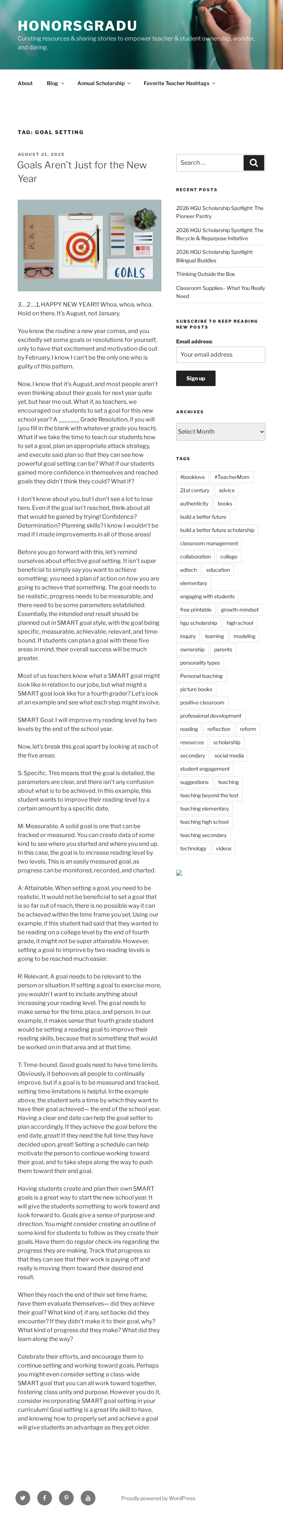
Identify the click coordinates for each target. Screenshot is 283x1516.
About (25, 83)
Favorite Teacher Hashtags (176, 83)
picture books (196, 689)
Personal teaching (201, 676)
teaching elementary (204, 808)
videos (223, 848)
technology (193, 848)
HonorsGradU (78, 26)
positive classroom (202, 702)
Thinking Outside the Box (205, 274)
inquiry (188, 636)
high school (240, 623)
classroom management (209, 543)
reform (248, 729)
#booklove (192, 477)
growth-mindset (240, 609)
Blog (52, 83)
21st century (194, 490)
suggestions (194, 782)
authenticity (194, 503)
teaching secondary (203, 835)
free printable (196, 609)
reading (189, 729)
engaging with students (207, 596)
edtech (188, 570)
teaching (228, 782)
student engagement (205, 769)
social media (229, 755)
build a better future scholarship (217, 530)
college (228, 556)
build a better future (203, 517)
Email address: (194, 341)
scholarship (226, 742)
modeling (244, 636)
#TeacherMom (231, 477)
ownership (192, 649)
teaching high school (204, 822)
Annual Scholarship (101, 83)
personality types (200, 662)
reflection (218, 729)
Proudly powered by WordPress (158, 1498)
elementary (193, 583)
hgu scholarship (198, 623)
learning (214, 636)
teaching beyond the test (209, 795)
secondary (192, 755)
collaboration (195, 556)
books (225, 503)
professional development (210, 716)
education (218, 570)
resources (192, 742)
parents (223, 649)
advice (227, 490)
